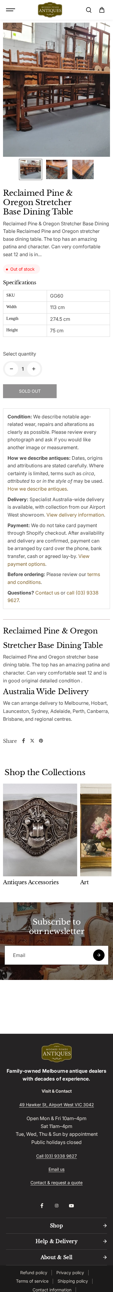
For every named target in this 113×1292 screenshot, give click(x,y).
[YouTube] (71, 1205)
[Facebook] (23, 740)
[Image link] (56, 1052)
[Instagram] (56, 1205)
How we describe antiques (37, 489)
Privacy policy (70, 1272)
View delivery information (75, 515)
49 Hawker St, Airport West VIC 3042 (56, 1104)
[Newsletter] (99, 955)
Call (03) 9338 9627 (56, 1155)
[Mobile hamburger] (11, 10)
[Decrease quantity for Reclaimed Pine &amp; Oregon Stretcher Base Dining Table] (11, 368)
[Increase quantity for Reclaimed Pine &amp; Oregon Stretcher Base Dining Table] (33, 368)
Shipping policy (73, 1281)
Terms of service (32, 1281)
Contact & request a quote (56, 1182)
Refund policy (33, 1272)
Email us (56, 1169)
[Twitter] (32, 740)
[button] (101, 10)
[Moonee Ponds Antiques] (50, 10)
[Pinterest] (41, 740)
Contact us (47, 593)
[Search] (88, 10)
